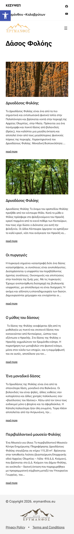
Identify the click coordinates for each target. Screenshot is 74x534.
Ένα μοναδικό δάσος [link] (23, 376)
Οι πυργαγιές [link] (16, 255)
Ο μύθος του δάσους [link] (22, 318)
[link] (5, 15)
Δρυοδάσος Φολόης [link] (22, 103)
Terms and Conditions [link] (48, 527)
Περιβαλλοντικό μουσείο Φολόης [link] (33, 434)
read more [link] (11, 151)
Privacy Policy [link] (15, 527)
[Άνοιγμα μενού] (65, 28)
